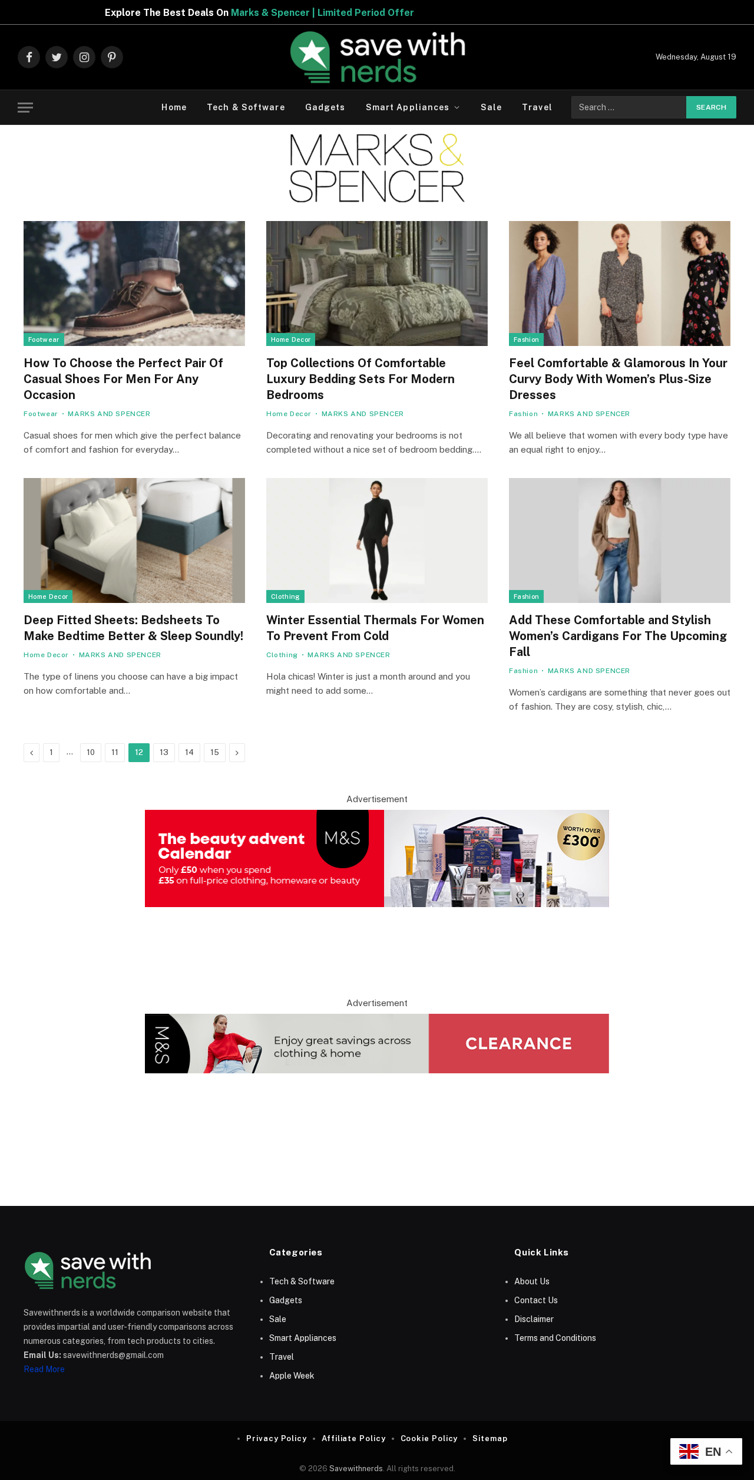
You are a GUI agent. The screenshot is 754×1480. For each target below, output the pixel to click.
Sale (491, 107)
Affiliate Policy (354, 1438)
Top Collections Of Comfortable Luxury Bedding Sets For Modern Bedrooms (360, 379)
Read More (44, 1369)
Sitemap (489, 1438)
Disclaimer (534, 1319)
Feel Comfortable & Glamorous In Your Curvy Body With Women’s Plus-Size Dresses (618, 379)
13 (164, 752)
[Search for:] (629, 107)
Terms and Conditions (555, 1338)
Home (173, 107)
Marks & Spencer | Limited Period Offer (260, 12)
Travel (537, 107)
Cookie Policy (429, 1438)
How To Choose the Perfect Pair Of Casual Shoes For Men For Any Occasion (123, 379)
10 (91, 752)
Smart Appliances (408, 107)
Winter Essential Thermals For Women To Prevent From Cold (375, 628)
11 (114, 752)
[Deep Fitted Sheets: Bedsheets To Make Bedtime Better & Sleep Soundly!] (134, 540)
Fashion (526, 339)
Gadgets (325, 107)
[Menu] (25, 107)
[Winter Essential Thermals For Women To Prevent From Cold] (377, 540)
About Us (532, 1281)
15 (214, 752)
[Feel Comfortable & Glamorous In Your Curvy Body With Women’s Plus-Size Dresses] (619, 283)
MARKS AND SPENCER (109, 414)
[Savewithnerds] (377, 57)
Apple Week (292, 1375)
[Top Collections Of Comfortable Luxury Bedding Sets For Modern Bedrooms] (377, 283)
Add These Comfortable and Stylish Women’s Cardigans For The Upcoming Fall (618, 636)
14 (189, 752)
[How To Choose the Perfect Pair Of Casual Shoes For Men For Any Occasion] (134, 283)
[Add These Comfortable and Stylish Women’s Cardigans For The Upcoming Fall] (619, 540)
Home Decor (290, 339)
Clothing (285, 596)
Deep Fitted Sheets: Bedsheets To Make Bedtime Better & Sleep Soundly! (133, 628)
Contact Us (536, 1300)
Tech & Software (246, 107)
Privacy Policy (276, 1438)
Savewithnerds (356, 1468)
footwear (43, 339)
